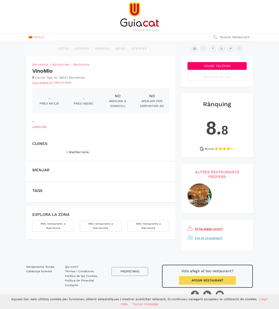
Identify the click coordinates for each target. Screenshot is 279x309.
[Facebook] (213, 49)
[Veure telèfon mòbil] (204, 49)
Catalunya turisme (39, 271)
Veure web (63, 82)
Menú (120, 48)
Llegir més (39, 126)
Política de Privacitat (79, 280)
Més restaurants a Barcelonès (100, 226)
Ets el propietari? (209, 238)
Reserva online (217, 77)
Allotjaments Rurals (40, 266)
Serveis (82, 48)
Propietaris (130, 271)
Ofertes (139, 48)
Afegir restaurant (207, 280)
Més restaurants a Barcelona (53, 226)
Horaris (102, 48)
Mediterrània (78, 152)
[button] (36, 37)
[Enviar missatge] (195, 49)
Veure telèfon (217, 66)
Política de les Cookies (81, 276)
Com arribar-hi (42, 82)
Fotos (63, 48)
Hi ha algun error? (209, 229)
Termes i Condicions (79, 271)
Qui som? (72, 266)
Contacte (71, 285)
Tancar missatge (145, 304)
